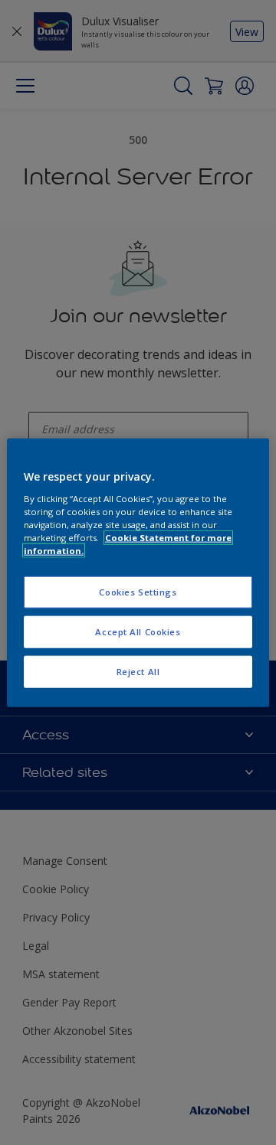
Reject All (138, 671)
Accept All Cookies (137, 631)
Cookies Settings (137, 592)
